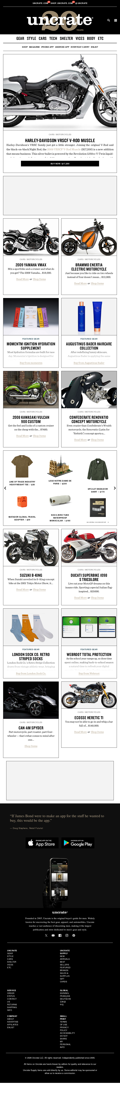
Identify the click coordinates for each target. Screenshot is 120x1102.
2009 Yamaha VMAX (31, 264)
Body (91, 38)
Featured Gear (31, 338)
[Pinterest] (73, 935)
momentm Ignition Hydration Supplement (31, 346)
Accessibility (67, 1033)
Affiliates (12, 1024)
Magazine (34, 46)
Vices (80, 38)
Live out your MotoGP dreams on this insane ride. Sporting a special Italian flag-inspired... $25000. (89, 587)
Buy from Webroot (89, 673)
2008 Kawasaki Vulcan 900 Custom (31, 419)
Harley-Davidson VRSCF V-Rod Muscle (60, 140)
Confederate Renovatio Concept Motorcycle (89, 419)
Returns (12, 1004)
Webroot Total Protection (89, 654)
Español (64, 993)
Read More (22, 279)
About (10, 1018)
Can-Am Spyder (31, 727)
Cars (43, 38)
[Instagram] (66, 935)
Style (31, 38)
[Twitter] (46, 935)
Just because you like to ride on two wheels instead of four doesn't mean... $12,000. (89, 275)
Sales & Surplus (65, 974)
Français (65, 996)
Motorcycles (63, 134)
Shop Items (39, 279)
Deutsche (65, 998)
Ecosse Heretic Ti (89, 717)
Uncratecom (41, 3)
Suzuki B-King (31, 575)
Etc (101, 38)
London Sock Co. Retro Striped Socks (31, 656)
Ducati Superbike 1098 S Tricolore (89, 577)
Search (108, 20)
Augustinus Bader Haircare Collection (89, 346)
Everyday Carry (80, 46)
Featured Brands (65, 969)
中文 (62, 1004)
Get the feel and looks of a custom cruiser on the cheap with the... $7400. (31, 427)
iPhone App (47, 46)
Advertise (12, 1021)
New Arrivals (65, 957)
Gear (20, 38)
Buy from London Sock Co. (31, 673)
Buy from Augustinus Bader (89, 362)
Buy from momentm (31, 362)
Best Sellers (64, 963)
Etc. (9, 967)
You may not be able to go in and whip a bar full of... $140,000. (89, 723)
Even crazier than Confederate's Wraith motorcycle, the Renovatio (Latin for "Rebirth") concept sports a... (89, 429)
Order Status (11, 994)
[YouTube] (53, 935)
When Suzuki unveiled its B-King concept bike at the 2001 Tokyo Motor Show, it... (31, 581)
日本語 (63, 1001)
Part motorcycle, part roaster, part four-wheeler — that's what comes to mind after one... (31, 735)
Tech (53, 38)
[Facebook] (60, 935)
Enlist (94, 46)
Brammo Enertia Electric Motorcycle (89, 267)
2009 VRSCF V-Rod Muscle (64, 149)
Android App (62, 46)
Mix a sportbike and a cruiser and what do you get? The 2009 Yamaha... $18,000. (31, 270)
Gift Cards (63, 980)
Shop (25, 46)
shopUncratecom (62, 3)
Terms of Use (63, 1023)
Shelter (66, 38)
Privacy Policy (64, 1028)
